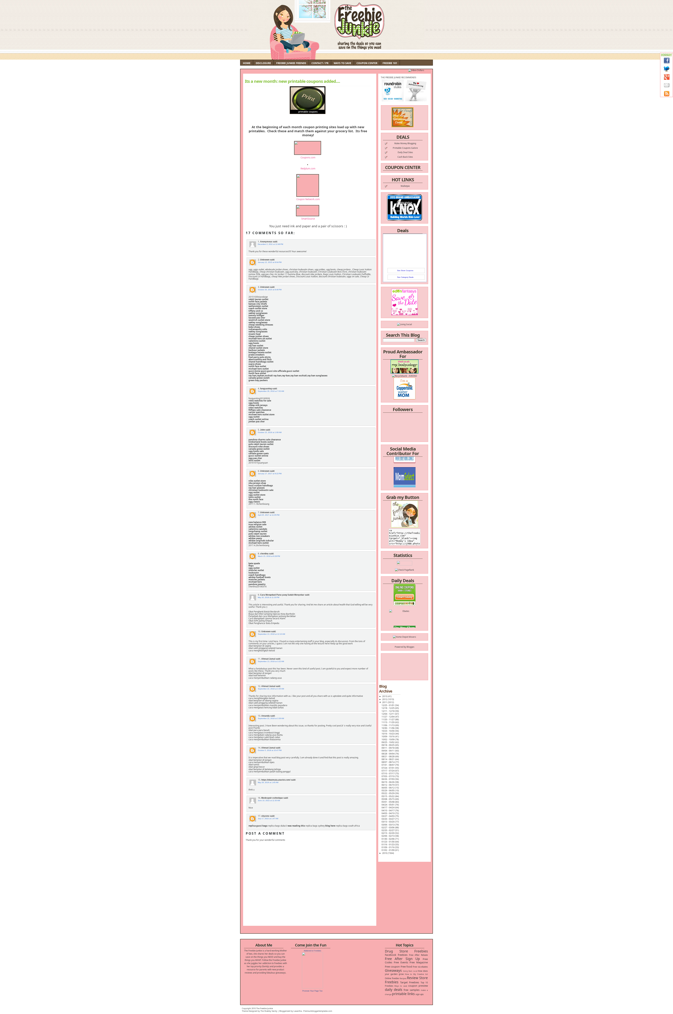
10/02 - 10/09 (388, 739)
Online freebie (392, 978)
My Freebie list (420, 974)
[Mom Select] (405, 462)
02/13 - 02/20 (388, 833)
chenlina (264, 553)
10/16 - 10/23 (388, 733)
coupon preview (418, 985)
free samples (411, 990)
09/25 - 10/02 (388, 742)
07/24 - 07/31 (388, 767)
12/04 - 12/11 (388, 713)
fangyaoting (266, 388)
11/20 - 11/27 (388, 719)
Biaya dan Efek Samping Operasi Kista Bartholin (272, 613)
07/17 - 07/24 (388, 770)
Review (412, 977)
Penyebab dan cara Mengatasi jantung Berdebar (272, 616)
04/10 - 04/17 (388, 810)
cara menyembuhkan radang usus (265, 677)
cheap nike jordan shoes (283, 276)
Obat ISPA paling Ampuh (260, 620)
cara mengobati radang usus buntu (266, 734)
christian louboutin (308, 271)
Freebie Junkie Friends (291, 63)
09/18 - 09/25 (388, 745)
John (262, 430)
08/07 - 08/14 (388, 762)
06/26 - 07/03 (388, 779)
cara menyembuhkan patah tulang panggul (269, 771)
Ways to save (400, 986)
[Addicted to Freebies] (312, 987)
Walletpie (405, 185)
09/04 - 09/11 (388, 750)
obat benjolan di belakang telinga (265, 769)
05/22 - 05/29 (388, 793)
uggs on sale (353, 276)
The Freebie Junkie (264, 1008)
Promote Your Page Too (312, 991)
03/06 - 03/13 (388, 824)
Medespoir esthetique (272, 798)
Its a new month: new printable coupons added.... (292, 81)
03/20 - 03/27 (388, 818)
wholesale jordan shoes (276, 269)
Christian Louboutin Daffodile (356, 274)
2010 (385, 853)
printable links (403, 993)
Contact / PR (319, 63)
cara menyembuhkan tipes (261, 762)
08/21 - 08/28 (388, 756)
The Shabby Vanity (268, 1011)
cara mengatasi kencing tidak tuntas (266, 707)
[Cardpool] (404, 620)
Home (246, 63)
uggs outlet (258, 269)
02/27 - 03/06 (388, 827)
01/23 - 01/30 (388, 841)
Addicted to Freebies (312, 951)
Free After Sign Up (402, 958)
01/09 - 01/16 (388, 847)
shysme (265, 816)
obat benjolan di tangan (260, 673)
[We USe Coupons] (404, 614)
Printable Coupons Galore (405, 147)
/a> (412, 472)
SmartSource (308, 218)
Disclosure (263, 63)
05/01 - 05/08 (388, 801)
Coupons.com (308, 157)
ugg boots (331, 269)
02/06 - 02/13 (388, 835)
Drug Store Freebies (406, 951)
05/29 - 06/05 (388, 790)
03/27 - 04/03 (388, 816)
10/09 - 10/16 (388, 736)
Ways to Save (342, 63)
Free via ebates (420, 966)
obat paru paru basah (259, 730)
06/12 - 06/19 (388, 784)
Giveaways (393, 970)
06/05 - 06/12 (388, 787)
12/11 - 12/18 (388, 711)
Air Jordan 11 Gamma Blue (287, 274)
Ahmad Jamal (268, 659)
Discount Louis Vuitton (307, 276)
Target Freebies (409, 982)
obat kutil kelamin (257, 675)
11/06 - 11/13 (388, 725)
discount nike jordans (311, 274)
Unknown (264, 259)
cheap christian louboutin (272, 271)
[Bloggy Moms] (404, 469)
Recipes (403, 978)
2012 (385, 699)
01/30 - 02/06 (388, 838)
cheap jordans (344, 269)
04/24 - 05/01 (388, 804)
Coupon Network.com (308, 199)
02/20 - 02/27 (388, 830)
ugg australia (291, 271)
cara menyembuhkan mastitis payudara (268, 705)
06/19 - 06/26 (388, 782)
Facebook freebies (396, 954)
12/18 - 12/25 (388, 708)
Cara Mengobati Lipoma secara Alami (267, 618)
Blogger (410, 646)
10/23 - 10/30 (388, 730)
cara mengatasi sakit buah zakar (264, 737)
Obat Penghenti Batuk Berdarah (264, 611)
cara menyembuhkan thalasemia (265, 739)
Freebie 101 (390, 63)
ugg (250, 269)
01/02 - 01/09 (388, 850)
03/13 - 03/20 (388, 821)
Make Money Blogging (405, 143)
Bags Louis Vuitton (332, 274)
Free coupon (392, 966)
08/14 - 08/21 (388, 759)
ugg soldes (320, 269)
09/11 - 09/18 (388, 747)
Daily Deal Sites (405, 152)
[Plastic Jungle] (404, 627)
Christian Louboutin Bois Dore (332, 271)
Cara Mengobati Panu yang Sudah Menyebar (282, 595)
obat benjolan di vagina (260, 645)
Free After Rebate (418, 954)
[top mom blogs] (405, 608)
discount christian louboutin (332, 276)
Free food (406, 966)
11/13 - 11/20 (388, 722)
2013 (385, 696)
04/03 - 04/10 (388, 813)
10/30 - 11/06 (388, 728)
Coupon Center (366, 63)
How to (408, 974)
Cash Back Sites (405, 156)
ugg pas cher (267, 274)
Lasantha (298, 1011)
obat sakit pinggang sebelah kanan (265, 648)
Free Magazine (419, 962)
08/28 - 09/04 (388, 753)
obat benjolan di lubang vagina (263, 700)
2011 (385, 702)
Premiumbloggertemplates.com (317, 1011)
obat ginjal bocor (257, 766)
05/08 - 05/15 (388, 799)
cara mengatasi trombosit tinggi (264, 732)
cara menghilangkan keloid (262, 650)
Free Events (401, 962)
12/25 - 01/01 (388, 705)
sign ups (420, 994)
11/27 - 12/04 (388, 716)
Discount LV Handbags (259, 276)
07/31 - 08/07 (388, 764)
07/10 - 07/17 (388, 773)
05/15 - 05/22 (388, 796)
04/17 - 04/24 (388, 807)
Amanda (265, 716)
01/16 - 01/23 (388, 844)
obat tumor (254, 764)
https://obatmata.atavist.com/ (275, 780)
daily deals (393, 989)
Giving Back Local (410, 971)
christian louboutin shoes (301, 269)
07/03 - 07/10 (388, 776)
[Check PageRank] (404, 569)
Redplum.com (308, 168)
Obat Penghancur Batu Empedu (264, 623)
